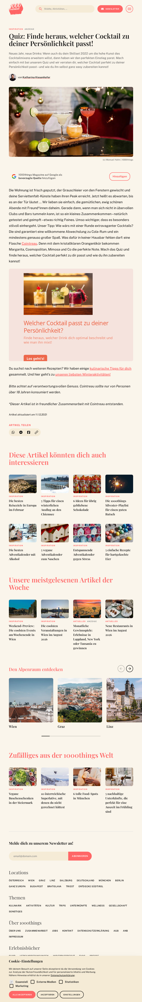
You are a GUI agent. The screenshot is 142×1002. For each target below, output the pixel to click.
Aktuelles (79, 621)
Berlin (119, 880)
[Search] (39, 9)
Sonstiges (15, 911)
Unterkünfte (78, 905)
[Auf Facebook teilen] (29, 432)
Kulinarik (15, 905)
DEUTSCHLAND (85, 880)
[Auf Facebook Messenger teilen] (21, 432)
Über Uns (15, 931)
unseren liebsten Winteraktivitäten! (83, 374)
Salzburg (66, 880)
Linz (52, 880)
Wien (31, 880)
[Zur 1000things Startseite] (16, 9)
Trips (62, 905)
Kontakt (67, 931)
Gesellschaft (118, 905)
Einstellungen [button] (71, 994)
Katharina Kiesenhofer (36, 77)
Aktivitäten (33, 905)
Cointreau (29, 243)
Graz (42, 880)
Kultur (50, 905)
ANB (125, 931)
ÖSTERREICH (16, 880)
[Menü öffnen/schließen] (129, 9)
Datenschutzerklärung (93, 931)
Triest (70, 886)
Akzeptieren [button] (48, 994)
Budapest (36, 886)
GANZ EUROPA (17, 886)
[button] (37, 432)
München (105, 880)
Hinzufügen (120, 176)
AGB (116, 931)
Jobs (55, 931)
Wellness (98, 905)
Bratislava (54, 886)
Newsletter (112, 9)
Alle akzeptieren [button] (22, 994)
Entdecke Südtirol (91, 886)
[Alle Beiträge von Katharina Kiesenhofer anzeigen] (12, 77)
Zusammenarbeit (36, 931)
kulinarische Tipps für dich (110, 368)
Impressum (16, 936)
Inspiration (16, 29)
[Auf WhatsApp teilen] (13, 432)
